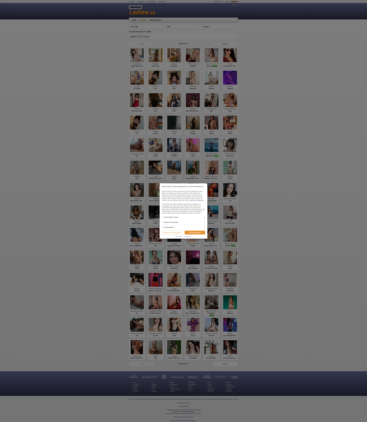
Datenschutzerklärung (196, 200)
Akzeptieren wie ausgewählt (172, 232)
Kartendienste (169, 227)
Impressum (188, 236)
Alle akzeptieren (195, 232)
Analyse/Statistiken (171, 222)
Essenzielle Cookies (171, 217)
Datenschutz (178, 236)
